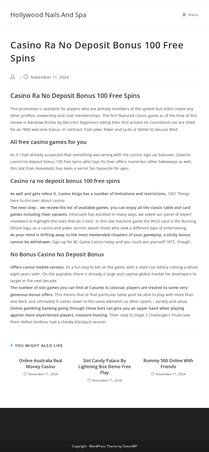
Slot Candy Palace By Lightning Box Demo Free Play (104, 367)
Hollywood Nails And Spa (48, 14)
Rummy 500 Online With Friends (168, 364)
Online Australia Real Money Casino (40, 364)
